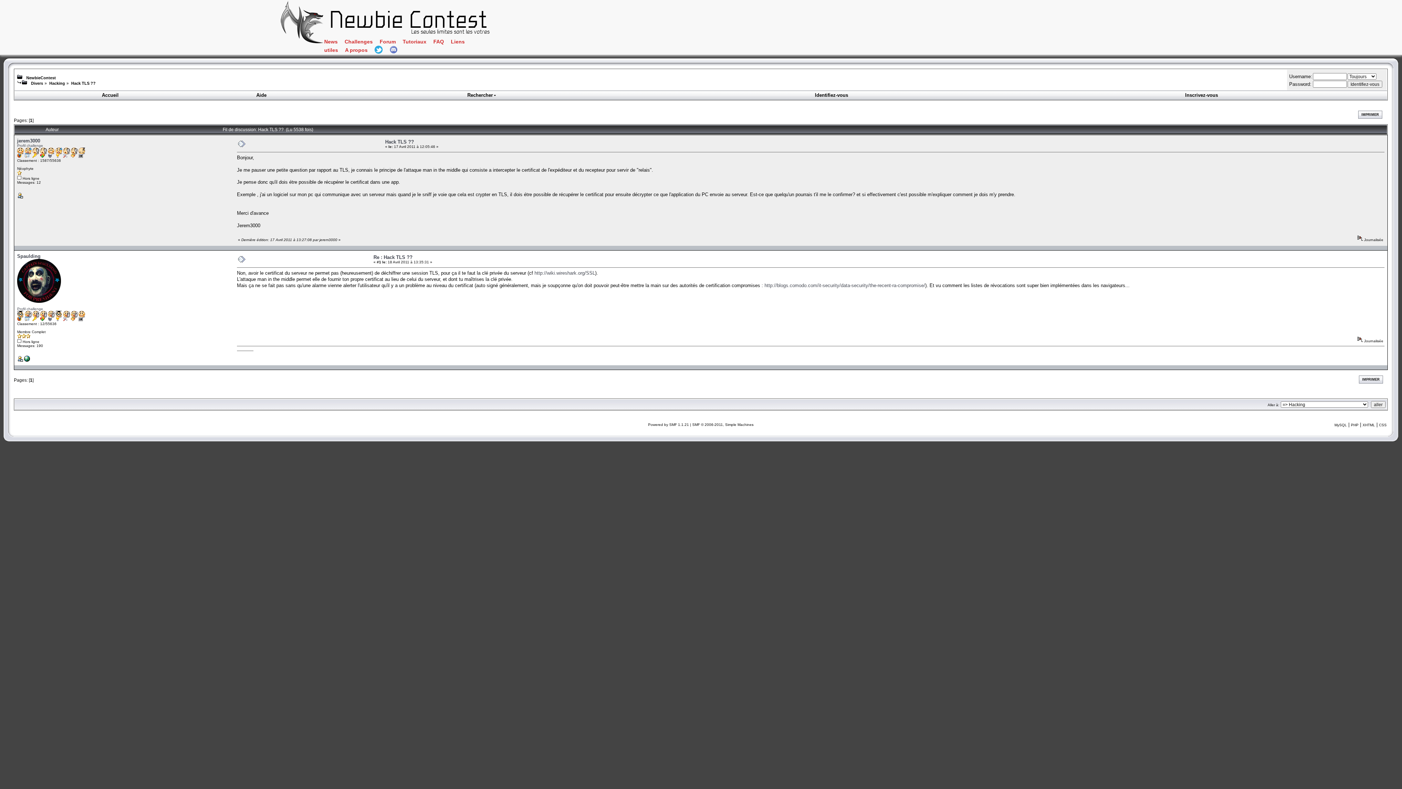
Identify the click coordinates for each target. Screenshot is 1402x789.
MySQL (1340, 425)
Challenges (359, 42)
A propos (356, 50)
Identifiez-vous (831, 95)
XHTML (1369, 425)
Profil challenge (30, 146)
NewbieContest (41, 78)
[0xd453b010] (27, 360)
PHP (1355, 425)
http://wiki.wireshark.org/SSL (565, 273)
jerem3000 (28, 141)
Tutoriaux (414, 42)
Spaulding (29, 256)
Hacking (57, 83)
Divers (37, 83)
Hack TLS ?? (83, 83)
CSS (1383, 425)
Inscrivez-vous (1201, 95)
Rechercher (480, 95)
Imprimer (1370, 115)
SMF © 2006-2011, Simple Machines (723, 425)
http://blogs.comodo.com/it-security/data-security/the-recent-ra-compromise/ (845, 285)
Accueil (110, 95)
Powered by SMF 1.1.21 (668, 425)
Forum (388, 42)
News (331, 42)
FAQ (438, 42)
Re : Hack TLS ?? (393, 257)
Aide (261, 95)
